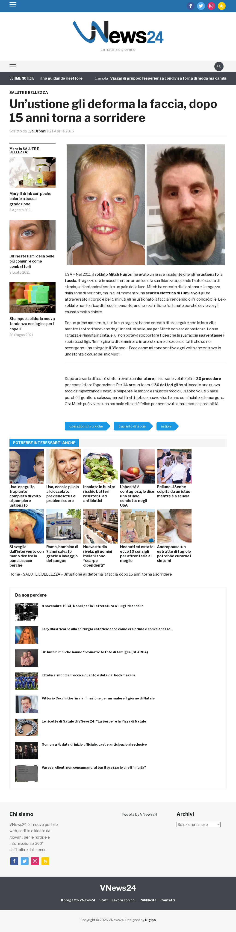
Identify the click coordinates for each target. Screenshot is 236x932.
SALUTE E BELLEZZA (28, 92)
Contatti (168, 900)
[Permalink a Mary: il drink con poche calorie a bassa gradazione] (32, 174)
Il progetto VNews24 (78, 900)
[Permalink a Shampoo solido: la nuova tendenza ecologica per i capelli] (32, 299)
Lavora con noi (124, 900)
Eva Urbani (36, 131)
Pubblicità (148, 900)
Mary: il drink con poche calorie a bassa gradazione (30, 198)
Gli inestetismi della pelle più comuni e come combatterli (31, 261)
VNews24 (118, 888)
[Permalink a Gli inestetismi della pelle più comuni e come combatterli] (32, 237)
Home (14, 574)
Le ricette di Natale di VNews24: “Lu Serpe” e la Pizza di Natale (94, 721)
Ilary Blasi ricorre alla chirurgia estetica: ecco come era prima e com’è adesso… (108, 629)
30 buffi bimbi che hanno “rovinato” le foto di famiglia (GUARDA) (95, 652)
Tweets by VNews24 (139, 814)
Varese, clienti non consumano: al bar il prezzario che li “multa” (94, 767)
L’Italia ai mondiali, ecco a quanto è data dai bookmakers (88, 675)
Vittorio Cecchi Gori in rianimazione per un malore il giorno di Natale (98, 698)
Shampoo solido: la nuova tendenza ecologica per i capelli (32, 324)
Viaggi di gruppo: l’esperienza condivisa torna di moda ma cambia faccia (158, 78)
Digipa (150, 920)
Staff (103, 900)
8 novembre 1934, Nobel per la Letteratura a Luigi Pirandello (93, 606)
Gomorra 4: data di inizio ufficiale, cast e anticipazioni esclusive (94, 744)
